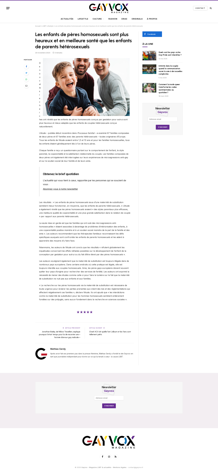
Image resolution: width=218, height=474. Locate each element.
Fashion (112, 19)
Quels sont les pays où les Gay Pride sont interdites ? (170, 53)
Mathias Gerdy (58, 349)
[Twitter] (26, 72)
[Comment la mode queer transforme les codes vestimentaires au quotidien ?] (149, 88)
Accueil (38, 26)
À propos (152, 19)
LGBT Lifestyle (47, 26)
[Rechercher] (210, 8)
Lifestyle (83, 19)
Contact (200, 8)
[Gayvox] (109, 8)
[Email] (26, 85)
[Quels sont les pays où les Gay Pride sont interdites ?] (149, 55)
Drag (124, 19)
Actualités (67, 19)
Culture (97, 19)
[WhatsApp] (26, 79)
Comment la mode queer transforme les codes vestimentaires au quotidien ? (169, 88)
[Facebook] (26, 66)
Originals (137, 19)
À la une (147, 44)
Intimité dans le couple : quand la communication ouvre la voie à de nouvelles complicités (170, 70)
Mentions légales (119, 467)
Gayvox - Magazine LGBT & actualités (96, 467)
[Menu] (8, 8)
